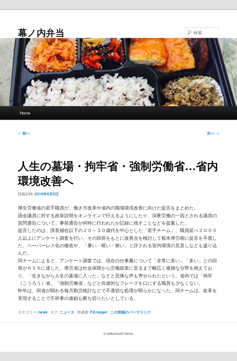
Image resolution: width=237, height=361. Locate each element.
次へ (213, 133)
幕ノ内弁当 (41, 32)
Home (25, 113)
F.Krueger (98, 312)
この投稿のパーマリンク (130, 312)
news (43, 312)
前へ (24, 133)
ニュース (67, 312)
